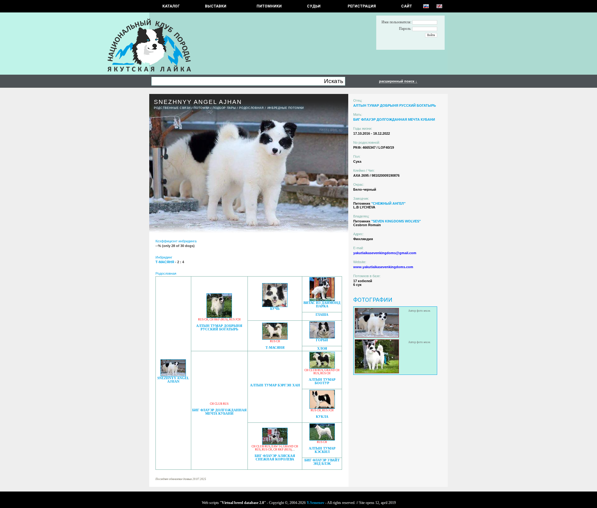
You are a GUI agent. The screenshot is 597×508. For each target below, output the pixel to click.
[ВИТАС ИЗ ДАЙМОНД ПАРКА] (322, 299)
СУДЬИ (314, 6)
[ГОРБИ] (322, 336)
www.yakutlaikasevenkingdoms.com (383, 267)
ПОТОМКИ (201, 108)
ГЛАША (322, 314)
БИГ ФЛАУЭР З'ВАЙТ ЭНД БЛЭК (322, 462)
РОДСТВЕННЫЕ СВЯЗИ (172, 108)
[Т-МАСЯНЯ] (275, 338)
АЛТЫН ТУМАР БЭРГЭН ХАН (275, 385)
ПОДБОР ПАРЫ (224, 108)
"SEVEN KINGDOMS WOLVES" (396, 221)
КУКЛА (322, 416)
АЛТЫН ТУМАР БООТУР (322, 381)
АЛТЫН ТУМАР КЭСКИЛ (322, 450)
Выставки (215, 6)
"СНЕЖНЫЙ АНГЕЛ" (388, 203)
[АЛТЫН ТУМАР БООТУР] (322, 367)
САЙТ (406, 6)
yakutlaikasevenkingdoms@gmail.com (384, 253)
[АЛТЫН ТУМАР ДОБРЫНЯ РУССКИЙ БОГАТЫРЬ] (219, 316)
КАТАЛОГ (171, 6)
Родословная (251, 108)
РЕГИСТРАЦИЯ (362, 6)
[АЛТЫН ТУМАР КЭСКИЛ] (322, 438)
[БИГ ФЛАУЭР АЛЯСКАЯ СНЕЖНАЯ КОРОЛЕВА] (275, 443)
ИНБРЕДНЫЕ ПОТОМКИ (285, 108)
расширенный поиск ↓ (398, 81)
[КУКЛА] (322, 407)
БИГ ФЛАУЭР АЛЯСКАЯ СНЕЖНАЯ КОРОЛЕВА (275, 457)
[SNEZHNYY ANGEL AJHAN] (173, 374)
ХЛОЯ (322, 348)
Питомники (269, 6)
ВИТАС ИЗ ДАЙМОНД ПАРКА (321, 304)
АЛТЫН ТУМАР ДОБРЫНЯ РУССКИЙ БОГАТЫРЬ (219, 327)
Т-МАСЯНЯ (275, 347)
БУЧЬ (275, 308)
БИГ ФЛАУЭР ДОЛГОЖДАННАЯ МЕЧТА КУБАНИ (219, 411)
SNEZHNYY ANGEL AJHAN (173, 379)
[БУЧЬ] (275, 305)
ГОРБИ (322, 340)
